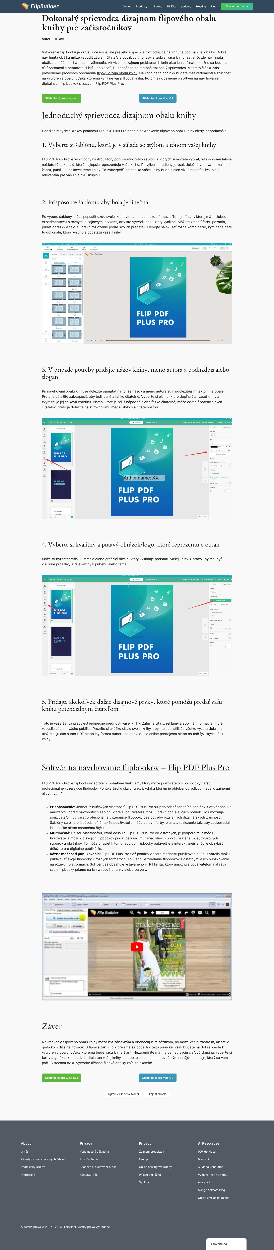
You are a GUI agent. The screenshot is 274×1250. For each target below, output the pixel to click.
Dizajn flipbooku (156, 1094)
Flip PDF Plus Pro (199, 767)
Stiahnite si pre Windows (61, 98)
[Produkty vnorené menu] (148, 6)
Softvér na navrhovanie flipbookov (100, 767)
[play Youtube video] (137, 946)
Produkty (141, 6)
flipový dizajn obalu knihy (117, 73)
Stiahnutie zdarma (237, 6)
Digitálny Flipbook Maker (123, 1094)
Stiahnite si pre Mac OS (157, 98)
